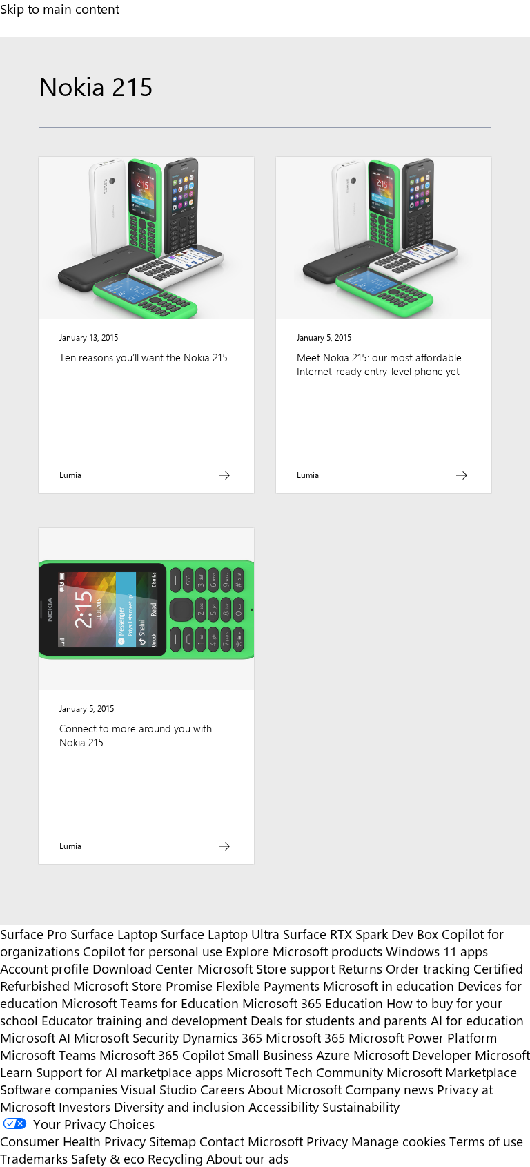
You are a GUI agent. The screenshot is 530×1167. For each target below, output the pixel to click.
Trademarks (34, 1158)
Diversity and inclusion (179, 1106)
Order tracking (428, 968)
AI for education (477, 1020)
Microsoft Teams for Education (150, 1003)
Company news (389, 1089)
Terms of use (486, 1141)
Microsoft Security (126, 1037)
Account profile (44, 968)
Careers (222, 1089)
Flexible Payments (268, 985)
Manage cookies (398, 1141)
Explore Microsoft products (304, 951)
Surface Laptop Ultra (220, 933)
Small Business (270, 1054)
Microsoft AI (35, 1037)
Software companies (58, 1089)
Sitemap (172, 1141)
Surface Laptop (113, 933)
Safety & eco (107, 1158)
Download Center (143, 968)
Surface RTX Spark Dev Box (360, 933)
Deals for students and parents (339, 1020)
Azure (333, 1054)
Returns (360, 968)
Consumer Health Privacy (73, 1141)
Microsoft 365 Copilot (161, 1054)
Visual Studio (159, 1089)
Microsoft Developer (412, 1054)
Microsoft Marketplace (451, 1072)
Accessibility (283, 1106)
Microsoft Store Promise (143, 985)
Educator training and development (144, 1020)
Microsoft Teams (48, 1054)
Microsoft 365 (305, 1037)
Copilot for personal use (152, 951)
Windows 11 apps (437, 951)
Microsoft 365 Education (312, 1003)
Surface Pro (33, 933)
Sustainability (361, 1106)
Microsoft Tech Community (304, 1072)
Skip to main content (59, 8)
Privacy (328, 1141)
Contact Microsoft (251, 1141)
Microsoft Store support (266, 968)
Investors (84, 1106)
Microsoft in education (388, 985)
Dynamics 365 (222, 1037)
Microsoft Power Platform (423, 1037)
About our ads (247, 1158)
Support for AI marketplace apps (129, 1072)
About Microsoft (295, 1089)
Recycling (175, 1158)
